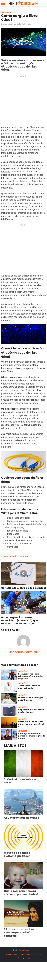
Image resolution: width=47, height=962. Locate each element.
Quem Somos (11, 954)
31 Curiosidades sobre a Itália (20, 780)
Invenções (6, 12)
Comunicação (10, 556)
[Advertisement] (23, 101)
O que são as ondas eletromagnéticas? (17, 854)
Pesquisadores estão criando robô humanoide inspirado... (30, 676)
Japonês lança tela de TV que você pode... (30, 686)
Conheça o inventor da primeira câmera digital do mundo (31, 735)
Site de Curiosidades (26, 950)
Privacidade (29, 954)
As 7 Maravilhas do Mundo (21, 817)
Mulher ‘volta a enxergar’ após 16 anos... (30, 698)
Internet (24, 556)
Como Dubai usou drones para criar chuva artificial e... (31, 724)
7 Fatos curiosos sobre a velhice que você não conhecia (20, 932)
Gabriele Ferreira (24, 24)
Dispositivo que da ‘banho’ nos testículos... (31, 710)
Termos (38, 954)
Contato (21, 954)
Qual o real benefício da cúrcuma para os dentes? (21, 892)
